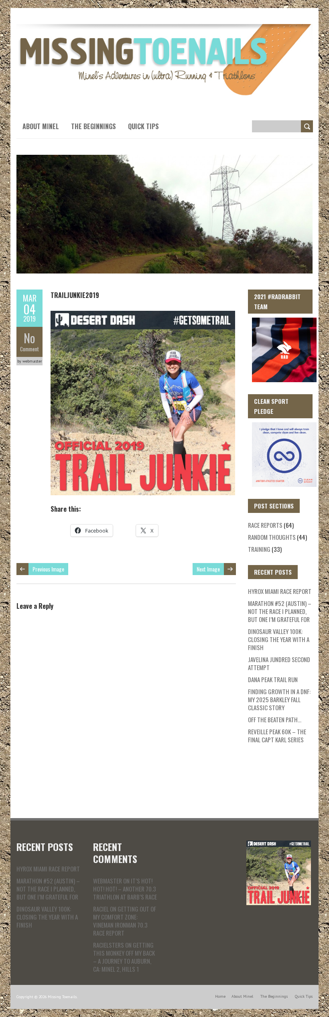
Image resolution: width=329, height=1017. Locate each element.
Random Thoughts (272, 537)
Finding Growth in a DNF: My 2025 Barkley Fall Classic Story (279, 699)
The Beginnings (93, 126)
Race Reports (265, 525)
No (29, 338)
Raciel (101, 908)
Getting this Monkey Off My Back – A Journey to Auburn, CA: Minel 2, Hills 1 (124, 956)
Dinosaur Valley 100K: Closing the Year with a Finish (278, 639)
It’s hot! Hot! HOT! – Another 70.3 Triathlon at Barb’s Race (125, 888)
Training (259, 549)
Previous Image (48, 569)
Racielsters (108, 944)
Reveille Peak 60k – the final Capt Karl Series (277, 735)
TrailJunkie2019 (75, 295)
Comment (29, 349)
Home (220, 996)
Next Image (208, 569)
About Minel (40, 126)
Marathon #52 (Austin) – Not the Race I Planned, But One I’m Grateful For (279, 611)
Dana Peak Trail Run (273, 679)
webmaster (107, 880)
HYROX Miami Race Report (279, 591)
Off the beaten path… (274, 719)
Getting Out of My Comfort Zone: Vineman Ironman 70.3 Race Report (124, 920)
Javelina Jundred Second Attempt (279, 663)
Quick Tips (143, 126)
